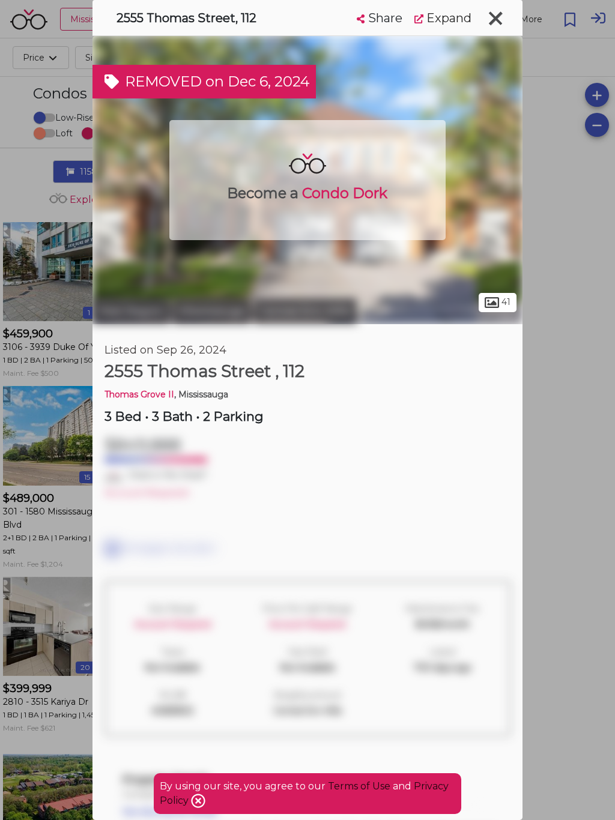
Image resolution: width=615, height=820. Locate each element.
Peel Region (131, 311)
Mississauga (211, 311)
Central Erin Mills (305, 311)
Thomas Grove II (139, 394)
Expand (447, 18)
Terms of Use (359, 786)
